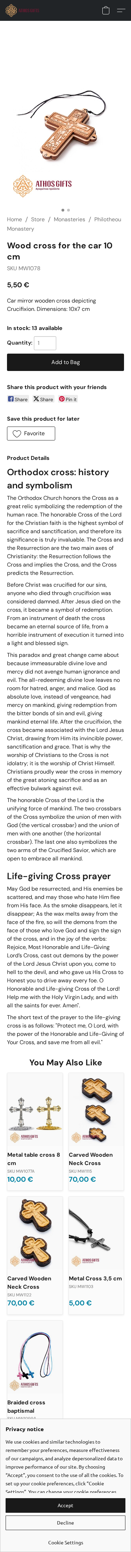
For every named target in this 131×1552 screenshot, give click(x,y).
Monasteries (69, 219)
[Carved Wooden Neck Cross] (96, 1109)
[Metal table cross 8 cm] (35, 1109)
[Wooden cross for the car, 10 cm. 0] (65, 126)
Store (38, 219)
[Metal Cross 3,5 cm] (96, 1233)
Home (14, 219)
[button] (23, 10)
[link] (65, 1539)
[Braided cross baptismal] (35, 1357)
